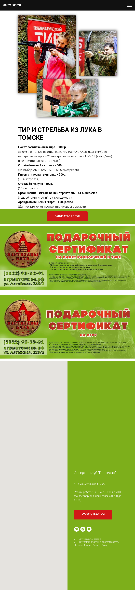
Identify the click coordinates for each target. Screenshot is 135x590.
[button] (67, 216)
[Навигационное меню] (129, 5)
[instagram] (82, 529)
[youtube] (89, 529)
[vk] (76, 529)
